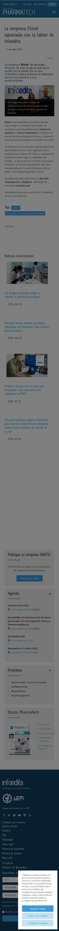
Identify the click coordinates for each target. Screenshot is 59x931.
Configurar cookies (38, 923)
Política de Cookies (38, 915)
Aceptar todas (37, 908)
